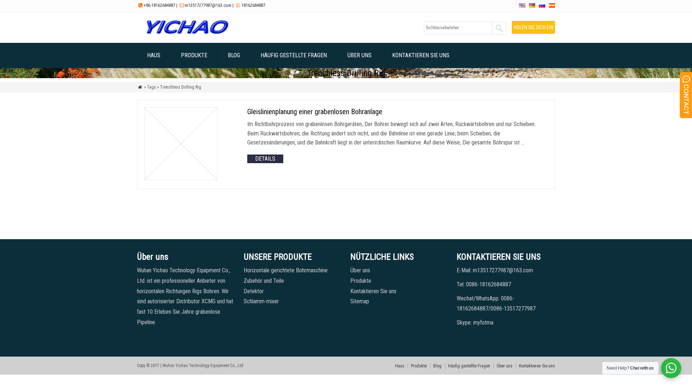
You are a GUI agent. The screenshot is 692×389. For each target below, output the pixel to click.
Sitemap (359, 301)
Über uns (359, 55)
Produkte (194, 55)
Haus (153, 55)
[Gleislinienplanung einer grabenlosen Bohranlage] (181, 178)
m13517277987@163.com (208, 5)
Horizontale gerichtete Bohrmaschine (286, 270)
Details (265, 158)
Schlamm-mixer (261, 301)
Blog (234, 55)
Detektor (254, 291)
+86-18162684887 (159, 5)
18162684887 (253, 5)
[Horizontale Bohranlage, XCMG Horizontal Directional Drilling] (187, 34)
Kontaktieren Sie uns (420, 55)
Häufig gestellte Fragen (294, 55)
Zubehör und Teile (264, 280)
